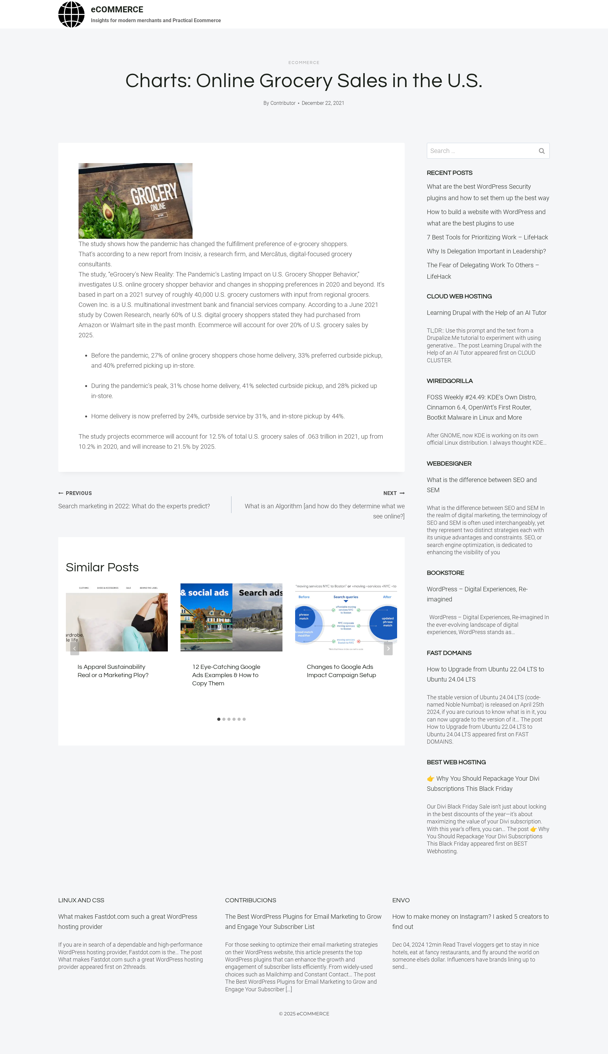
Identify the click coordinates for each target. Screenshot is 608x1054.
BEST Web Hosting (456, 762)
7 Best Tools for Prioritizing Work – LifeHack (487, 237)
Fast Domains (449, 653)
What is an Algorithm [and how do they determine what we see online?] (325, 505)
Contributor (282, 103)
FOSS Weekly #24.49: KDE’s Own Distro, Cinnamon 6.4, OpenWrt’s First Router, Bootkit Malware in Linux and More (481, 407)
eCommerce (304, 62)
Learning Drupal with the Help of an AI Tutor (487, 312)
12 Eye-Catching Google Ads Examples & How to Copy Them (226, 675)
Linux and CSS (81, 900)
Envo (401, 900)
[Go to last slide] (74, 648)
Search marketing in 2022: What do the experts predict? (134, 500)
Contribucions (250, 900)
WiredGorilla (450, 381)
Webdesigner (449, 463)
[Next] (388, 648)
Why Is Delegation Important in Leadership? (486, 251)
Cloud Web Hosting (459, 296)
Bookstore (445, 573)
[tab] (218, 719)
